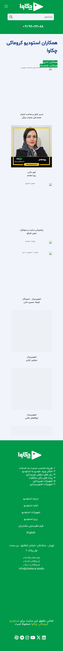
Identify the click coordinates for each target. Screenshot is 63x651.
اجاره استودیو (31, 505)
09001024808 (31, 565)
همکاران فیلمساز (48, 65)
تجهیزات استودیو (31, 512)
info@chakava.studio (31, 569)
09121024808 (31, 561)
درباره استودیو (30, 499)
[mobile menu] (6, 7)
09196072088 (33, 26)
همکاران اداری (50, 62)
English (31, 533)
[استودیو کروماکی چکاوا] (31, 7)
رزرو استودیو (31, 519)
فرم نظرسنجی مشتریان (30, 526)
